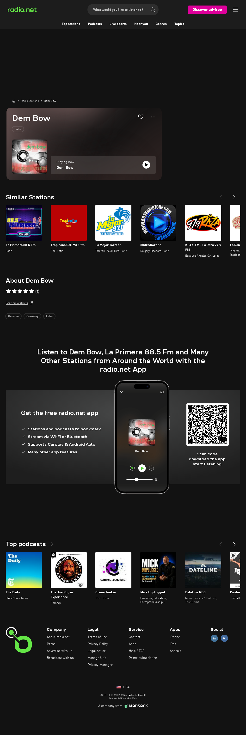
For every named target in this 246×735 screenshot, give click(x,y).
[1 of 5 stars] (8, 291)
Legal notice (97, 651)
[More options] (153, 117)
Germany (32, 316)
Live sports (118, 24)
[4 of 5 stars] (26, 291)
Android (175, 651)
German (13, 316)
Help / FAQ (137, 651)
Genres (161, 24)
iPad (173, 644)
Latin (18, 129)
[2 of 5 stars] (14, 291)
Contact (134, 637)
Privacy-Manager (100, 665)
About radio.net (58, 637)
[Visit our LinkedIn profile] (214, 638)
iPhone (175, 637)
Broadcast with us (60, 658)
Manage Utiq (97, 658)
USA (125, 687)
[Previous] (220, 195)
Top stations (71, 24)
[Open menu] (235, 9)
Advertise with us (59, 651)
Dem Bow (64, 168)
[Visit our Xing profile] (224, 638)
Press (51, 644)
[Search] (153, 9)
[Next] (234, 195)
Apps (132, 644)
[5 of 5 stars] (31, 291)
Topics (179, 24)
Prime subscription (143, 658)
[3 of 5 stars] (20, 291)
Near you (141, 24)
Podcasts (95, 24)
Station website (17, 303)
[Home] (14, 101)
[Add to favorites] (141, 117)
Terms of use (97, 637)
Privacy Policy (98, 644)
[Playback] (146, 165)
